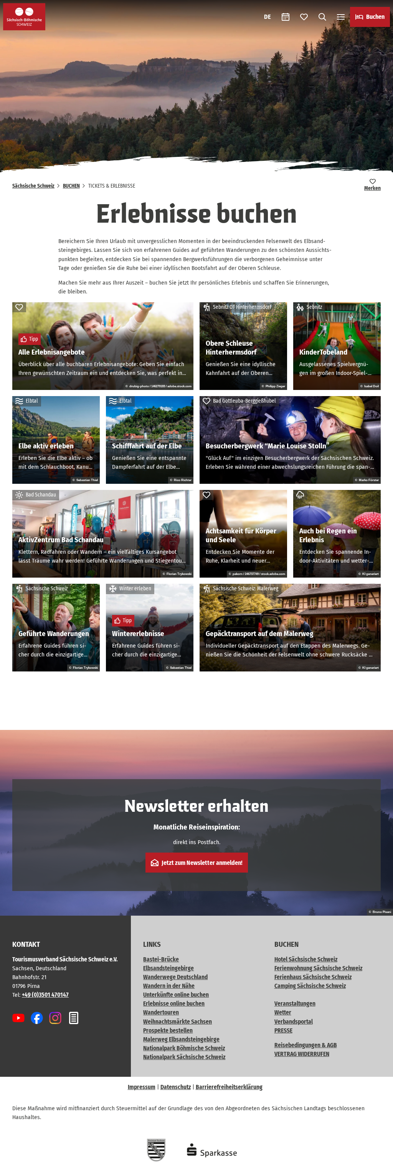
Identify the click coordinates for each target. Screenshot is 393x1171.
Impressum (141, 1087)
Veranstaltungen (294, 1003)
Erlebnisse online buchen (174, 1003)
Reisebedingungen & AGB (305, 1045)
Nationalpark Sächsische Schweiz (184, 1057)
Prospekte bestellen (168, 1030)
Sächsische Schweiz (33, 186)
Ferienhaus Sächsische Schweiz (313, 977)
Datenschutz (175, 1087)
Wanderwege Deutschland (175, 977)
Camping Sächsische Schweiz (310, 986)
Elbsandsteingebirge (168, 968)
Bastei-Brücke (161, 959)
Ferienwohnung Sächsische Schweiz (318, 968)
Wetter (282, 1012)
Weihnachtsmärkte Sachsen (177, 1021)
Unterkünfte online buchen (176, 994)
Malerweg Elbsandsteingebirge (181, 1039)
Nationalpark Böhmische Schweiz (184, 1048)
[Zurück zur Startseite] (24, 16)
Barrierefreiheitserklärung (229, 1087)
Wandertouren (161, 1012)
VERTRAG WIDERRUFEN (301, 1054)
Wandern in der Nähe (169, 986)
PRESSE (283, 1030)
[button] (374, 1162)
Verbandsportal (293, 1021)
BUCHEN (71, 186)
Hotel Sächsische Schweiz (305, 959)
